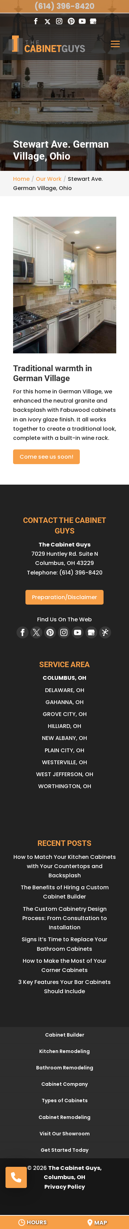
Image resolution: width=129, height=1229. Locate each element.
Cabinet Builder (64, 1034)
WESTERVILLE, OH (64, 762)
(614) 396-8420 (64, 6)
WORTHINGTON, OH (64, 786)
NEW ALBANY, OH (64, 738)
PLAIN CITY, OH (64, 750)
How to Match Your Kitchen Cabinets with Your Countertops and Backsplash (64, 866)
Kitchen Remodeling (64, 1051)
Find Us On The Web (64, 619)
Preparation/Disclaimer (64, 597)
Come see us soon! (46, 457)
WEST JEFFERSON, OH (64, 774)
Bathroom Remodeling (64, 1067)
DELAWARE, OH (64, 690)
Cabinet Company (64, 1084)
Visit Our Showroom (65, 1133)
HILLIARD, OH (64, 726)
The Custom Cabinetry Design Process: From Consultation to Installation (64, 918)
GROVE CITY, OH (65, 714)
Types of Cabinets (65, 1100)
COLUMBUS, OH (64, 678)
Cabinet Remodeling (64, 1117)
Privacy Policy (64, 1187)
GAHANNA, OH (64, 702)
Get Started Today (64, 1150)
